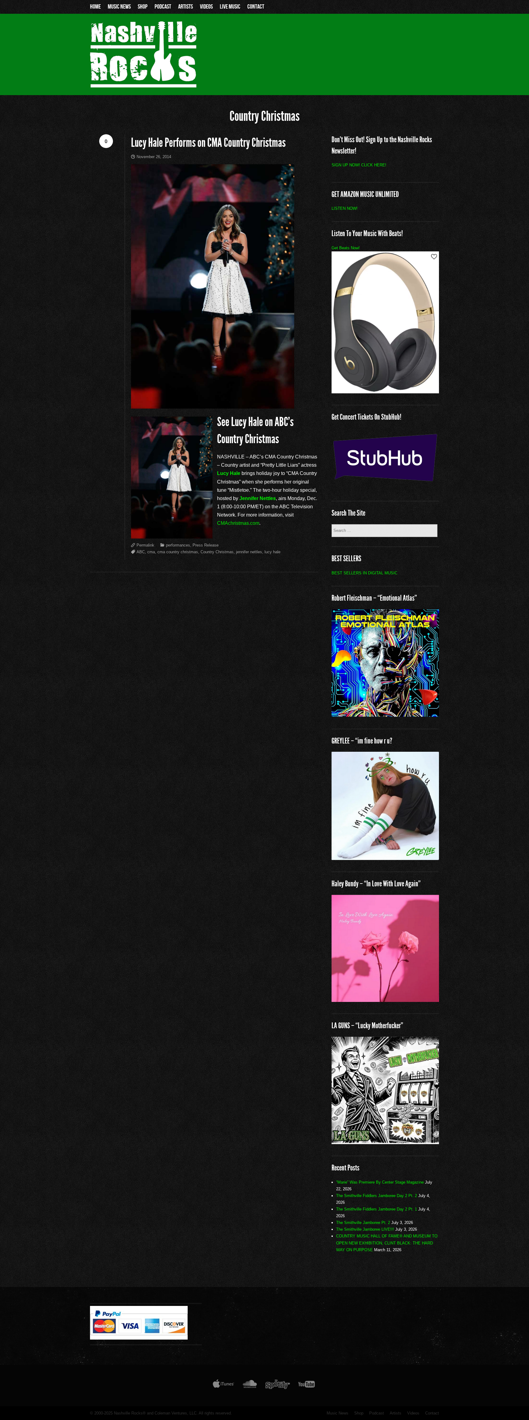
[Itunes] (223, 1385)
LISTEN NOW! (345, 208)
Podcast (163, 6)
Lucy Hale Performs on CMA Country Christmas (208, 142)
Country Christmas (217, 552)
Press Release (206, 545)
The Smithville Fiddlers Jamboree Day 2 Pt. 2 (376, 1195)
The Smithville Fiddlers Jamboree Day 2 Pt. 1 (376, 1209)
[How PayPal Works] (139, 1338)
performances (178, 545)
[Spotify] (277, 1385)
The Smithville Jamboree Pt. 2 (363, 1222)
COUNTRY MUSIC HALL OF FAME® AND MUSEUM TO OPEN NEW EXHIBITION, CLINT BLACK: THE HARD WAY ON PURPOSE (386, 1243)
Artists (185, 6)
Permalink (145, 545)
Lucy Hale (228, 473)
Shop (143, 6)
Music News (119, 6)
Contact (255, 6)
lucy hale (272, 552)
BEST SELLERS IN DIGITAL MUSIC (364, 573)
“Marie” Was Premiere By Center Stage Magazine (380, 1182)
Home (95, 6)
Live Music (230, 6)
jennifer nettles (249, 552)
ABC (141, 552)
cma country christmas (177, 552)
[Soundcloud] (249, 1385)
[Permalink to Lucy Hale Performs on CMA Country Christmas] (224, 286)
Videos (206, 6)
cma (151, 552)
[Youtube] (306, 1385)
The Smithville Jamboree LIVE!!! (365, 1229)
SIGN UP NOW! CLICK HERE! (359, 165)
